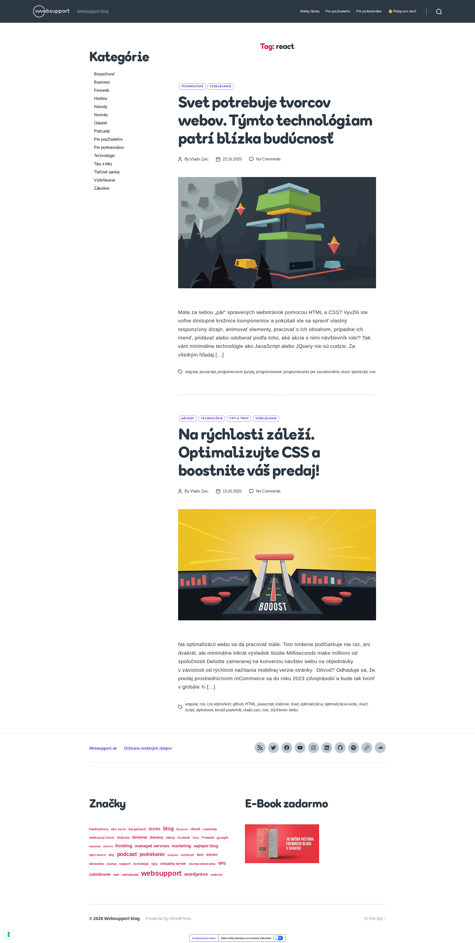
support (124, 864)
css (202, 704)
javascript (208, 372)
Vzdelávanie (104, 180)
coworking (210, 829)
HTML (250, 704)
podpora (172, 854)
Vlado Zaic (199, 159)
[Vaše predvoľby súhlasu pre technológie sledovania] (8, 934)
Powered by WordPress (168, 918)
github (238, 704)
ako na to (118, 829)
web (116, 874)
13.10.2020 (232, 491)
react (345, 372)
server (211, 855)
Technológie (104, 156)
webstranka (130, 874)
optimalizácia (311, 704)
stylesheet (204, 710)
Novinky (101, 115)
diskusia (123, 837)
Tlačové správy (107, 172)
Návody (100, 107)
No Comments (268, 159)
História (100, 98)
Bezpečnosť (104, 74)
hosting (123, 845)
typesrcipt (360, 372)
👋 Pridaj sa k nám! (402, 11)
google (222, 837)
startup (111, 864)
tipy (154, 864)
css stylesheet (219, 704)
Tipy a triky (103, 164)
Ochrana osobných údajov (147, 748)
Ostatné (100, 123)
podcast (127, 854)
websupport (161, 873)
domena (139, 837)
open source (97, 855)
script (189, 710)
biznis (154, 829)
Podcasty (102, 131)
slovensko (96, 864)
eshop (170, 837)
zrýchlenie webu (284, 710)
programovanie (269, 372)
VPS (222, 863)
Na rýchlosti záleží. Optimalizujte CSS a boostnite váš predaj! (249, 453)
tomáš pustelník (228, 710)
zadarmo (216, 874)
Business (102, 82)
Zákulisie (102, 188)
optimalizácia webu (341, 704)
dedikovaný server (101, 837)
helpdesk (94, 846)
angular (191, 372)
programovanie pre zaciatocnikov (311, 372)
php (111, 855)
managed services (152, 846)
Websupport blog (122, 918)
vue (372, 372)
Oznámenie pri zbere (204, 938)
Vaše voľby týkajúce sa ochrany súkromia (246, 938)
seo (200, 854)
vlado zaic (251, 710)
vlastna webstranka (202, 864)
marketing (181, 845)
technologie (141, 864)
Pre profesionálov (369, 11)
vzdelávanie (100, 874)
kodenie (282, 704)
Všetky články (310, 11)
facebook (183, 837)
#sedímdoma (98, 829)
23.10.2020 (232, 159)
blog (168, 828)
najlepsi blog (206, 846)
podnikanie (152, 854)
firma (196, 837)
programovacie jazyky (235, 372)
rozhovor (187, 855)
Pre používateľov (338, 11)
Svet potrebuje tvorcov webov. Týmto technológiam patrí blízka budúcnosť (275, 121)
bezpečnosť (137, 829)
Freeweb (101, 90)
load (295, 704)
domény (156, 837)
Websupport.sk (103, 748)
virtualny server (173, 863)
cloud (195, 829)
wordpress (196, 874)
